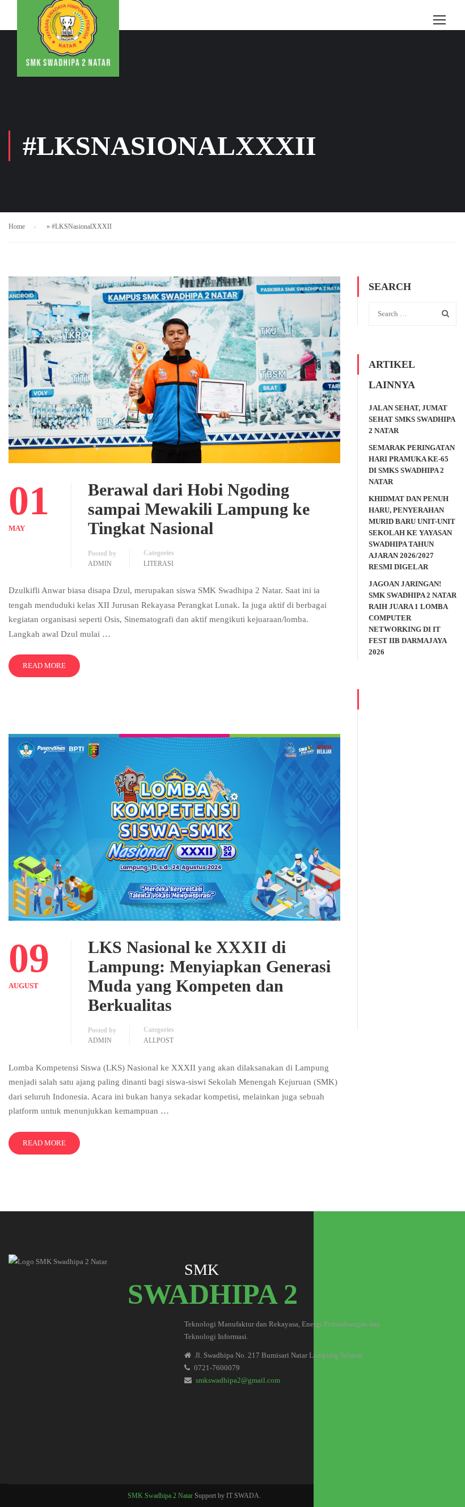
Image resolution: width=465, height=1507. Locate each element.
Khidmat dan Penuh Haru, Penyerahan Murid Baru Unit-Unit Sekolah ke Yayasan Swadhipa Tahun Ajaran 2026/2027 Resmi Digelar (412, 532)
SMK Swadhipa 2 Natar (160, 1496)
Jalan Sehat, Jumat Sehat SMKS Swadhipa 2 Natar (412, 419)
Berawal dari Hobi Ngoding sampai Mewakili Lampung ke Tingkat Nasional (199, 509)
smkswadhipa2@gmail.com (238, 1380)
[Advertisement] (412, 859)
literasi (158, 564)
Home (17, 226)
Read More (44, 665)
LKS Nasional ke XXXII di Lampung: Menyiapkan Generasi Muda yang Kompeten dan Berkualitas (209, 976)
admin (100, 564)
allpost (158, 1040)
